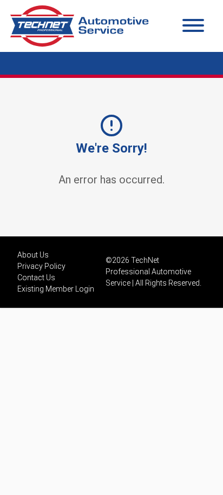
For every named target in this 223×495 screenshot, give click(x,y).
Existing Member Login (55, 289)
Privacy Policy (41, 266)
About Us (33, 254)
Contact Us (36, 277)
